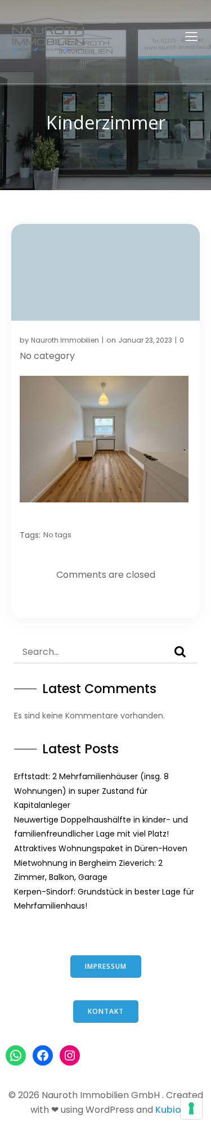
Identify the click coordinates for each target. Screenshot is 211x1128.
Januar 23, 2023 (145, 340)
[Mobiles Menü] (191, 36)
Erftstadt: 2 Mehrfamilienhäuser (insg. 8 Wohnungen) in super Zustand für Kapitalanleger (91, 791)
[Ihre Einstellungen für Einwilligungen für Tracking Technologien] (191, 1108)
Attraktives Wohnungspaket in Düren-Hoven (100, 848)
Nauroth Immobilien (65, 340)
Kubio (168, 1109)
